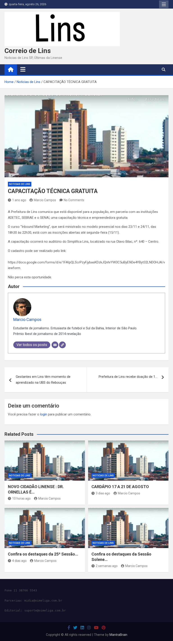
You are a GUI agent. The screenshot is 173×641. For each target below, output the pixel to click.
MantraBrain (118, 635)
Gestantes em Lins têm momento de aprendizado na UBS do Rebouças (43, 380)
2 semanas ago (107, 566)
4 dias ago (19, 561)
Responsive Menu (163, 4)
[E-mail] (55, 344)
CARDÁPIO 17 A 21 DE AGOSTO (120, 486)
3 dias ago (103, 493)
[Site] (62, 344)
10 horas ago (21, 498)
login (43, 414)
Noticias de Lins (19, 184)
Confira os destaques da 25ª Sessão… (43, 554)
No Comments (74, 200)
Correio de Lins (28, 51)
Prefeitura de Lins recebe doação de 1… (128, 377)
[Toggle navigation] (23, 69)
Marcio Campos (45, 200)
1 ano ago (19, 200)
